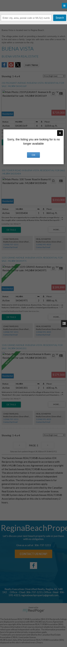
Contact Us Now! (33, 554)
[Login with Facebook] (4, 66)
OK (33, 155)
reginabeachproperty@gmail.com (39, 595)
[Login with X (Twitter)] (17, 66)
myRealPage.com (34, 610)
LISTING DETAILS (11, 230)
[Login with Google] (11, 66)
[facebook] (33, 565)
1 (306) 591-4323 (43, 244)
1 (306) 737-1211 (10, 244)
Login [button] (31, 65)
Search (60, 17)
